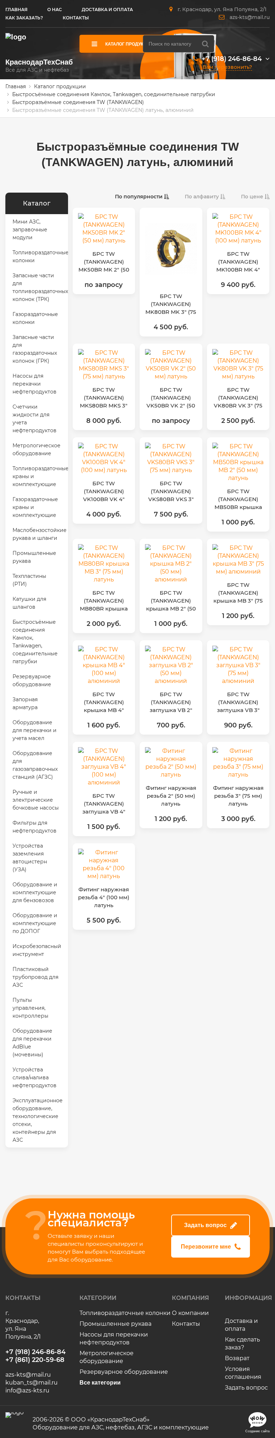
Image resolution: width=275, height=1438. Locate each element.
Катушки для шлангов (29, 603)
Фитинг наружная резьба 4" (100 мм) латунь (103, 897)
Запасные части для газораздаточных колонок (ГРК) (35, 349)
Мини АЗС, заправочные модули (30, 229)
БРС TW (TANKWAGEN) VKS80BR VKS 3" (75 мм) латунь (171, 491)
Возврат (237, 1358)
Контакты (186, 1323)
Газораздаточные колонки (35, 318)
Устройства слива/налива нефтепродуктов (35, 1077)
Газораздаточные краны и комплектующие (35, 507)
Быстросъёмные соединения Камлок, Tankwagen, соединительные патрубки (35, 642)
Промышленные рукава (34, 557)
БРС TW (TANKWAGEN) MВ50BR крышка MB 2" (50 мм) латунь (238, 499)
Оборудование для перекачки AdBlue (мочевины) (32, 1043)
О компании (190, 1313)
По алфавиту (202, 196)
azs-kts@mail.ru (250, 17)
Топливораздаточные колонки (40, 256)
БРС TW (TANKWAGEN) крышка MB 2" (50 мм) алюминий (171, 601)
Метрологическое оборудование (37, 449)
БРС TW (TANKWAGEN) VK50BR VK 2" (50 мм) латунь (170, 398)
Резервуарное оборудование (32, 680)
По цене (253, 196)
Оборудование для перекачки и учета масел (35, 730)
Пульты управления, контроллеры (30, 1008)
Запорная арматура (25, 703)
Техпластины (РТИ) (29, 580)
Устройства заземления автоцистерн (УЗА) (30, 858)
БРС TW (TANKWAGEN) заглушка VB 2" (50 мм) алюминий (171, 702)
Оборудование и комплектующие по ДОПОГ (35, 923)
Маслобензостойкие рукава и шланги (40, 534)
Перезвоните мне (206, 1247)
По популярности (139, 196)
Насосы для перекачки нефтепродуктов (35, 384)
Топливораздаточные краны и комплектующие (40, 476)
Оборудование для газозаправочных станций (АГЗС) (35, 765)
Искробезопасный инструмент (37, 950)
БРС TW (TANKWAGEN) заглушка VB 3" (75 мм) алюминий (238, 702)
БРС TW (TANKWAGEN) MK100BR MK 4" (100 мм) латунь (238, 262)
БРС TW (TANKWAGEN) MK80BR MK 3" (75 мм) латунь (170, 304)
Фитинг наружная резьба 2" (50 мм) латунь (171, 795)
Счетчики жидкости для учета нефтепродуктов (35, 419)
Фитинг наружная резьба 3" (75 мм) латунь (238, 795)
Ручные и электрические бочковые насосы (36, 800)
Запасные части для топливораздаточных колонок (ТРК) (40, 287)
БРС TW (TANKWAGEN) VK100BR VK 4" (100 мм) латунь (104, 491)
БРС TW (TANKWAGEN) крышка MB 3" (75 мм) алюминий (238, 593)
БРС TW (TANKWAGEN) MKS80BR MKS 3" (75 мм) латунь (103, 398)
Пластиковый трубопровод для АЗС (35, 977)
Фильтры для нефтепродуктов (35, 827)
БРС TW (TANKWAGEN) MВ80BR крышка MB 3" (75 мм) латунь (104, 601)
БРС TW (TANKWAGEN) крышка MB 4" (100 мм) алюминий (104, 702)
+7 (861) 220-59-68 (34, 1360)
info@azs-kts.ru (27, 1390)
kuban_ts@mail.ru (31, 1382)
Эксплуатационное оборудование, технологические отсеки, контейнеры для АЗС (38, 1120)
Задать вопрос (205, 1225)
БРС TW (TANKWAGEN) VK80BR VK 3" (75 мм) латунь (238, 398)
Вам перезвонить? (227, 67)
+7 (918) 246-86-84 (232, 59)
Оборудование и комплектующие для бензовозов (35, 892)
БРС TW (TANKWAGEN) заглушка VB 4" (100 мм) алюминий (103, 804)
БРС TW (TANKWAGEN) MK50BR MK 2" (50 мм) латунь (103, 262)
